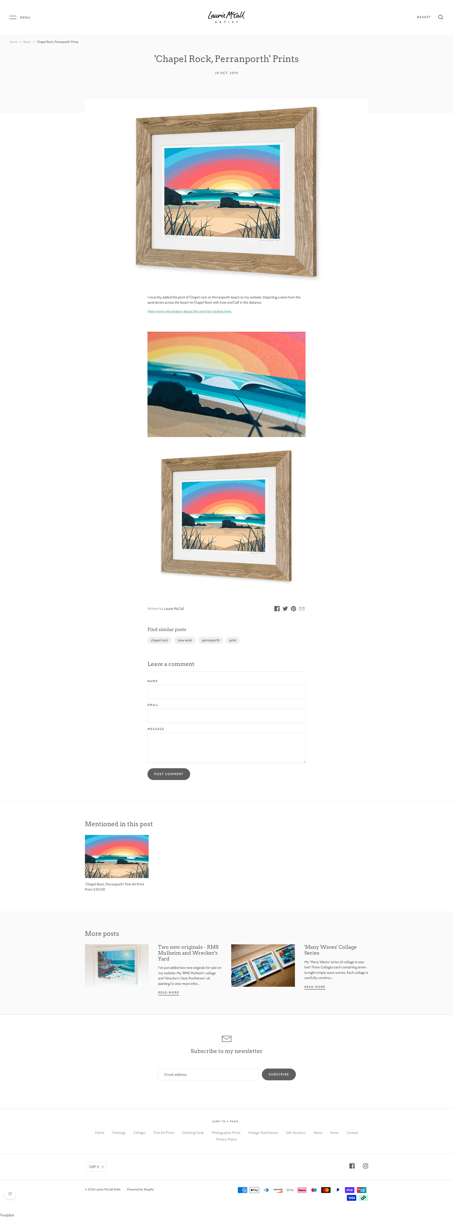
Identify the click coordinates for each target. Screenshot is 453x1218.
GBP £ (94, 1166)
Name (152, 681)
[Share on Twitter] (285, 609)
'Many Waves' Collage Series (330, 950)
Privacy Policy (226, 1139)
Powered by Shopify (140, 1189)
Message (155, 729)
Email (153, 705)
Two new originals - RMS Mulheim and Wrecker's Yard (188, 953)
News (27, 42)
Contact (352, 1133)
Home (13, 42)
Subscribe (279, 1074)
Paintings (119, 1133)
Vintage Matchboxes (263, 1133)
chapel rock (159, 640)
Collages (139, 1133)
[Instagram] (365, 1166)
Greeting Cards (193, 1133)
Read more (168, 992)
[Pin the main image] (293, 609)
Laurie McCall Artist (108, 1189)
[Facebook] (352, 1166)
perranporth (211, 640)
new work (185, 640)
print (232, 640)
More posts (102, 933)
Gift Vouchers (296, 1133)
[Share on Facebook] (277, 609)
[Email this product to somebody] (301, 609)
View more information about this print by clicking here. (189, 311)
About (318, 1133)
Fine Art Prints (164, 1133)
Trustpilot (7, 1215)
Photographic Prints (226, 1133)
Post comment (168, 774)
